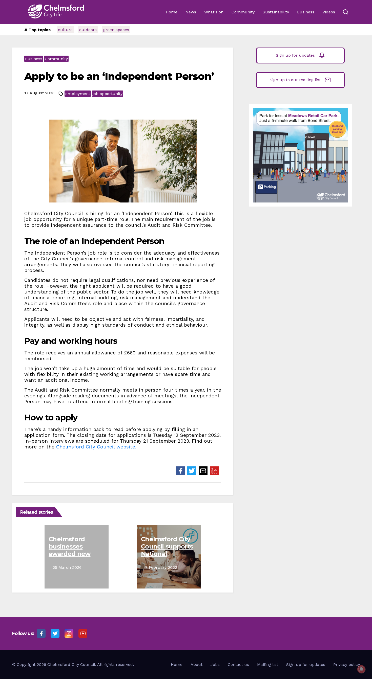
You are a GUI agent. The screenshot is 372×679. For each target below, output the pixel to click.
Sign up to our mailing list (295, 79)
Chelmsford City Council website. (96, 447)
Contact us (238, 664)
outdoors (88, 29)
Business (305, 12)
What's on (213, 12)
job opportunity (107, 93)
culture (65, 29)
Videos (328, 12)
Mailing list (267, 664)
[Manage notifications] (361, 669)
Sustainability (276, 12)
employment (77, 93)
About (196, 664)
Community (243, 12)
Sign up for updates (295, 55)
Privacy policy (346, 664)
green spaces (116, 29)
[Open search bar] (345, 12)
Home (171, 12)
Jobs (215, 664)
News (190, 12)
